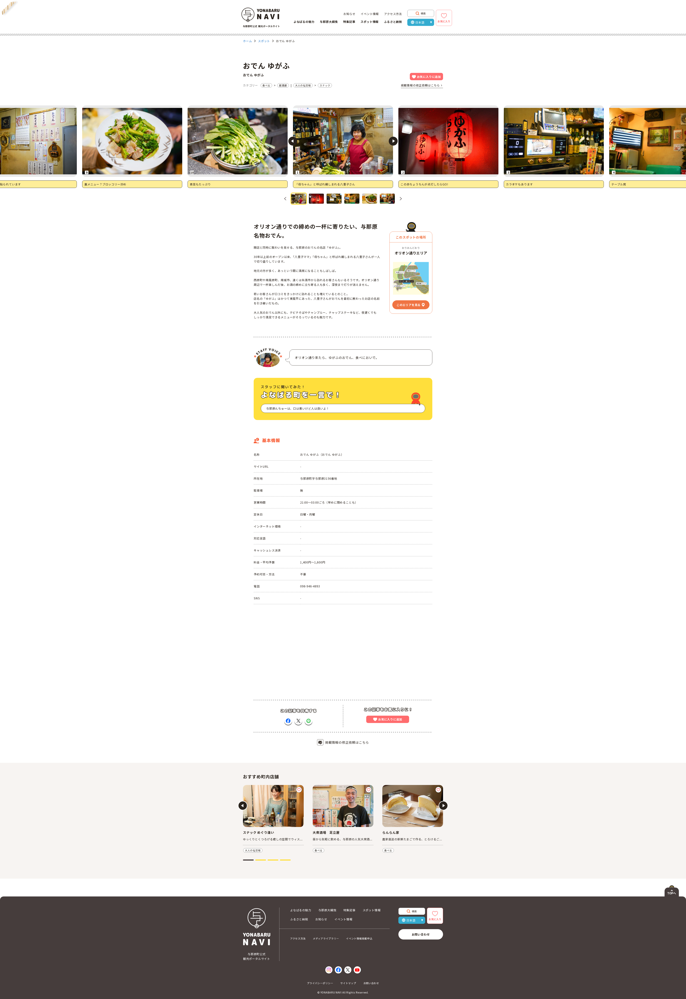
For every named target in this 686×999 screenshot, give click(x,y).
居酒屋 (283, 85)
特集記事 (349, 21)
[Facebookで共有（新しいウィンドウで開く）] (288, 721)
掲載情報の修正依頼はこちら (420, 85)
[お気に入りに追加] (299, 790)
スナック (325, 85)
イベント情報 (370, 14)
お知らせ (349, 14)
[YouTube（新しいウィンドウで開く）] (357, 969)
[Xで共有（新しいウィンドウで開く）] (298, 721)
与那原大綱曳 (329, 21)
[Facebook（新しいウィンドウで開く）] (338, 969)
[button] (298, 198)
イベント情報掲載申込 (359, 938)
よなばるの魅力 (304, 21)
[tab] (248, 860)
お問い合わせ (421, 934)
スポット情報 (370, 21)
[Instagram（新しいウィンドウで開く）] (328, 969)
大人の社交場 (303, 85)
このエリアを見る (409, 305)
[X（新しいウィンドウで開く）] (347, 969)
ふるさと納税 (393, 21)
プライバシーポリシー (320, 983)
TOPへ (671, 893)
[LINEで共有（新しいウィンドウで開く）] (308, 721)
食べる (266, 85)
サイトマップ (348, 983)
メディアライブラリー (326, 938)
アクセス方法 (393, 14)
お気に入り (444, 21)
